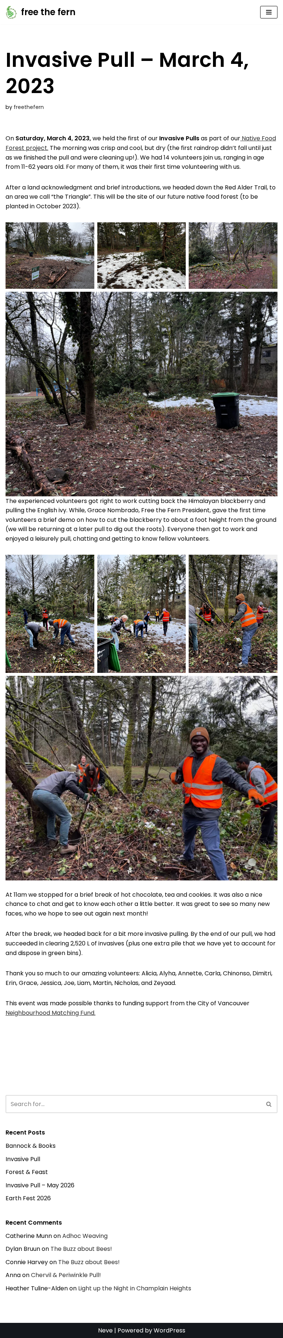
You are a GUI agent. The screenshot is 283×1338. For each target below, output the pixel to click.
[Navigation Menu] (268, 12)
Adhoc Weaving (85, 1236)
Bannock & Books (31, 1146)
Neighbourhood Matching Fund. (50, 1013)
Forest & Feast (27, 1172)
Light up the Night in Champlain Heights (134, 1288)
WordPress (169, 1330)
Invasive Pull (23, 1159)
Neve (105, 1330)
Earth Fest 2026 (28, 1198)
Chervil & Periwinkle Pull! (66, 1275)
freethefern (29, 107)
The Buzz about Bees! (81, 1249)
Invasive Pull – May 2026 (40, 1185)
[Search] (269, 1104)
